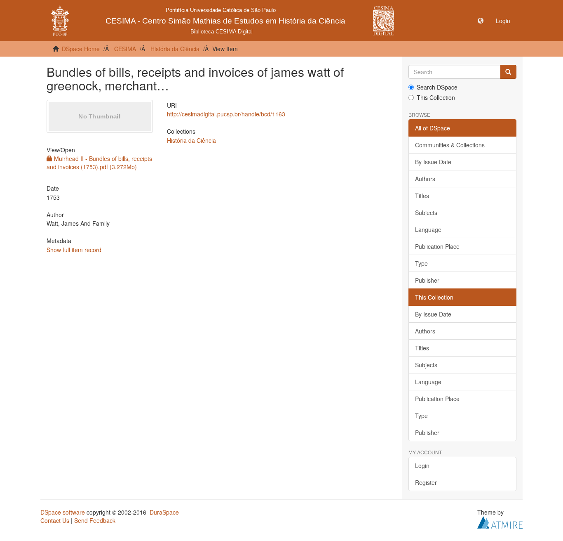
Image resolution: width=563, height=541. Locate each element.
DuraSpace (164, 512)
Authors (425, 179)
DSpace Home (81, 49)
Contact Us (54, 520)
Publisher (427, 280)
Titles (422, 195)
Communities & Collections (450, 145)
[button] (481, 20)
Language (428, 229)
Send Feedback (94, 520)
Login (422, 465)
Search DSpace (437, 87)
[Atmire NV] (500, 521)
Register (426, 482)
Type (421, 263)
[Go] (508, 72)
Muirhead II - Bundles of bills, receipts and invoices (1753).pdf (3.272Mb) (99, 162)
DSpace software (62, 512)
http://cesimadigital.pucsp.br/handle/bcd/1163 (226, 114)
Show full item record (74, 250)
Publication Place (437, 246)
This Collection (436, 97)
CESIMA (125, 49)
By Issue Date (433, 162)
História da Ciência (174, 49)
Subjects (426, 212)
